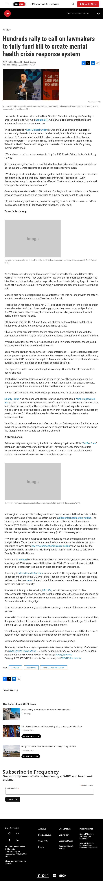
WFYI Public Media (71, 658)
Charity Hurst (12, 398)
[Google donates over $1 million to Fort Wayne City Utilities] (11, 751)
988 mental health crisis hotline (74, 517)
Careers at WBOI (66, 841)
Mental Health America (31, 573)
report (30, 580)
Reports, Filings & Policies (66, 847)
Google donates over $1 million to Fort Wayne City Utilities (48, 746)
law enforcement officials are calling (51, 546)
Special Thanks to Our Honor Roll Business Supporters (88, 845)
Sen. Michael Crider (36, 129)
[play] (7, 13)
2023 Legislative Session (53, 668)
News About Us (44, 835)
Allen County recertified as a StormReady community (46, 709)
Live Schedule (65, 829)
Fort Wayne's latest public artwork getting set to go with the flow (51, 726)
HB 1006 (47, 590)
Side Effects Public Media (22, 651)
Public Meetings (86, 829)
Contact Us (43, 841)
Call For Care (89, 443)
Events (41, 847)
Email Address (12, 788)
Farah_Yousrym (63, 654)
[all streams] (99, 13)
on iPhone (19, 861)
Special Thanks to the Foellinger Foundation (87, 836)
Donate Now (89, 4)
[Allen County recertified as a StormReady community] (11, 714)
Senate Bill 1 (41, 119)
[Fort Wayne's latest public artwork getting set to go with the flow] (11, 731)
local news (31, 668)
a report (23, 559)
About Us (42, 829)
